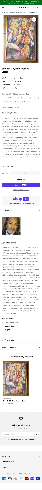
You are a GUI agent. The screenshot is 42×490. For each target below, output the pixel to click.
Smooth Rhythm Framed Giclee (14, 401)
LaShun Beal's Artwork (17, 13)
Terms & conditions (28, 439)
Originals (8, 330)
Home (4, 13)
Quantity (5, 173)
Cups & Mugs (10, 326)
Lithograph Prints (11, 323)
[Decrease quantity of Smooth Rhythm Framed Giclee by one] (12, 173)
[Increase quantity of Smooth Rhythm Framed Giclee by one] (38, 173)
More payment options (21, 190)
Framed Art (18, 81)
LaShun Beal (18, 78)
